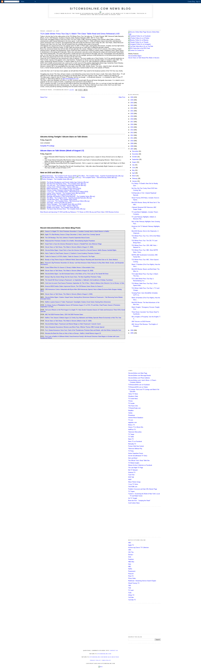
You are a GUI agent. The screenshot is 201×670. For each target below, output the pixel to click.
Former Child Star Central (136, 446)
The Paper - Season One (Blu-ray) (57, 202)
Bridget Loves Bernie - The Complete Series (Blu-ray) (63, 207)
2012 (132, 135)
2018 (132, 119)
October (134, 156)
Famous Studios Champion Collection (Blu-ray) (61, 190)
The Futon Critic (133, 406)
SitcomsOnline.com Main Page (137, 373)
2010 (132, 140)
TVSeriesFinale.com (134, 408)
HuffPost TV (132, 429)
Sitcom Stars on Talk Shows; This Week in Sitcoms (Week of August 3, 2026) (68, 294)
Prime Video (132, 578)
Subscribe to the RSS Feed (141, 48)
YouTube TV (132, 600)
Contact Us (140, 50)
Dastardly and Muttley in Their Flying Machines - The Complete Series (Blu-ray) (71, 196)
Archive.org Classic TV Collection (138, 547)
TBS (129, 585)
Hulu (129, 564)
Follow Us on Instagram (143, 44)
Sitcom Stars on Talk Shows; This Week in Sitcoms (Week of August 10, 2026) (69, 270)
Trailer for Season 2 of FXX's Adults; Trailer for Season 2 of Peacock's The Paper (70, 256)
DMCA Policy (106, 660)
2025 (132, 100)
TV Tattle (131, 436)
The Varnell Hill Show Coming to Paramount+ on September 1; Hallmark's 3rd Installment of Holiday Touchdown (79, 280)
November (135, 154)
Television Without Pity (135, 448)
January (134, 181)
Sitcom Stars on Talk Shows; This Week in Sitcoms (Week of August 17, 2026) (69, 247)
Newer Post (43, 97)
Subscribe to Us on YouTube (144, 46)
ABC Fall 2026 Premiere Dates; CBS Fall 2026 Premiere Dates (64, 314)
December (135, 151)
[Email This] (79, 90)
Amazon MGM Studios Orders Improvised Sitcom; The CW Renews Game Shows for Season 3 (74, 286)
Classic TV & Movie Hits (135, 427)
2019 (132, 116)
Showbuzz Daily (133, 396)
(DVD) (77, 190)
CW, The (130, 552)
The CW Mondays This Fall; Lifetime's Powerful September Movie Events (67, 237)
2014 (132, 130)
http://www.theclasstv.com (71, 78)
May (133, 170)
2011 (132, 138)
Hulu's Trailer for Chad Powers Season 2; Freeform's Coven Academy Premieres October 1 (72, 253)
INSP (129, 479)
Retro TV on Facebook (135, 441)
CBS (129, 550)
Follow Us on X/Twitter (142, 38)
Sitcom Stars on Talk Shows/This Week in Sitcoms (143, 58)
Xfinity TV (131, 595)
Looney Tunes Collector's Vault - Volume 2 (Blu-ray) (62, 187)
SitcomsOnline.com (104, 653)
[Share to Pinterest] (87, 90)
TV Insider (131, 403)
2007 (132, 149)
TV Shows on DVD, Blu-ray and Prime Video (90, 212)
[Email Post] (76, 89)
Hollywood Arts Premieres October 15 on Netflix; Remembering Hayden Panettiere (70, 241)
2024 (132, 102)
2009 (132, 143)
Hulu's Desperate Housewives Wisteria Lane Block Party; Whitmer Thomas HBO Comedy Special (74, 327)
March (134, 176)
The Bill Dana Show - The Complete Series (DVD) (62, 199)
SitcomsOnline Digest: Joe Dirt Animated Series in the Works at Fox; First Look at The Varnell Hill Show (76, 274)
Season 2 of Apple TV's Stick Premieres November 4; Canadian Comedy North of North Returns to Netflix (77, 231)
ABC (129, 542)
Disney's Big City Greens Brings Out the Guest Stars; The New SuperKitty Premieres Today (73, 277)
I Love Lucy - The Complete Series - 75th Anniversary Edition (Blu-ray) (68, 201)
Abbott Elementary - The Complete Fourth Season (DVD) (64, 188)
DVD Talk (131, 477)
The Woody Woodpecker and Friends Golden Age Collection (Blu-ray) (68, 182)
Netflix (130, 569)
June (133, 167)
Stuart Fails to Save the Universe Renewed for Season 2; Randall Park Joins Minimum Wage (73, 244)
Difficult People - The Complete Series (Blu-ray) (61, 195)
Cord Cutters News (134, 503)
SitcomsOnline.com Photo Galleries (139, 378)
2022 (132, 108)
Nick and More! (132, 458)
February (135, 178)
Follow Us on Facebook (143, 36)
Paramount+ (132, 571)
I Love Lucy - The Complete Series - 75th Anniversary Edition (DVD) (67, 191)
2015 (132, 127)
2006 (132, 330)
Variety (130, 413)
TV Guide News (133, 398)
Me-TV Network (133, 470)
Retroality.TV (132, 444)
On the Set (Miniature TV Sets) (137, 455)
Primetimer (131, 415)
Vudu (129, 592)
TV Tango (131, 434)
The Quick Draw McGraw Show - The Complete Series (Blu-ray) (66, 209)
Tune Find (131, 474)
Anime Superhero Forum (135, 453)
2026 (132, 97)
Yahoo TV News (133, 394)
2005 (132, 333)
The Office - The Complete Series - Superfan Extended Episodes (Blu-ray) (69, 198)
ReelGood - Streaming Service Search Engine (142, 581)
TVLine (130, 401)
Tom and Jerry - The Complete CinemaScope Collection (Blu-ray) (66, 185)
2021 (132, 111)
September (135, 159)
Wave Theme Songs (134, 482)
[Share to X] (83, 90)
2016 (132, 124)
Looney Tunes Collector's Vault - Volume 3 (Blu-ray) (62, 206)
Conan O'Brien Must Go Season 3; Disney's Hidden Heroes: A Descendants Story (70, 267)
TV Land (130, 590)
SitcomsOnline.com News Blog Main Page (104, 657)
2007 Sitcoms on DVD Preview (141, 321)
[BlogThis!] (81, 90)
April (133, 173)
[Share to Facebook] (85, 90)
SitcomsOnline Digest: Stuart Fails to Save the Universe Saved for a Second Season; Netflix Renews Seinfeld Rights (80, 250)
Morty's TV (131, 425)
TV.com (130, 420)
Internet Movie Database (135, 417)
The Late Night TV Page (135, 467)
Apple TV (131, 545)
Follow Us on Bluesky (141, 40)
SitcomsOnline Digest (134, 56)
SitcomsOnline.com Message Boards (139, 375)
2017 (132, 121)
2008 (132, 146)
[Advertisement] (100, 23)
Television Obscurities (135, 432)
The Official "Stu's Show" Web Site (138, 460)
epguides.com (132, 422)
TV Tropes (131, 491)
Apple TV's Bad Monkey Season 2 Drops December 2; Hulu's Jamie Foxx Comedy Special (72, 234)
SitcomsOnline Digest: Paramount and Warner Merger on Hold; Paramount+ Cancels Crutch (73, 324)
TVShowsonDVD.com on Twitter (138, 387)
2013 (132, 132)
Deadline (130, 410)
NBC (129, 566)
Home (83, 97)
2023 (132, 105)
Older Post (122, 97)
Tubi (129, 588)
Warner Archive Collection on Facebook (140, 465)
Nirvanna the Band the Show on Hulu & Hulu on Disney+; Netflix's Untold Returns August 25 (73, 333)
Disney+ (130, 554)
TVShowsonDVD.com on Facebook (139, 384)
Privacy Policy (95, 660)
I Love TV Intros (133, 484)
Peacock (131, 573)
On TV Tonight (132, 498)
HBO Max (131, 561)
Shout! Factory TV (133, 583)
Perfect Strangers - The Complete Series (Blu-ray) (62, 204)
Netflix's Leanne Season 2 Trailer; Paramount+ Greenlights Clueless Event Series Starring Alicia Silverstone (78, 302)
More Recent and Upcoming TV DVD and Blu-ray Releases (58, 212)
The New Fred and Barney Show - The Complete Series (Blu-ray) (66, 184)
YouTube (131, 597)
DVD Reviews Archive (112, 212)
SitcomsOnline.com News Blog (100, 8)
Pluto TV (131, 576)
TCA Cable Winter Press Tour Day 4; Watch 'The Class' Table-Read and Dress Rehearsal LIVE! (80, 34)
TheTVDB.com (132, 486)
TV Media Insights (133, 463)
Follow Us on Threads (141, 42)
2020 (132, 113)
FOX (129, 557)
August (134, 162)
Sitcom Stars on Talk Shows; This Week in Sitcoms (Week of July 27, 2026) (68, 321)
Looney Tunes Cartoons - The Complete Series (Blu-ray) (64, 193)
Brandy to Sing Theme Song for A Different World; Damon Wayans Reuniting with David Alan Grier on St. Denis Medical (81, 259)
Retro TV (131, 439)
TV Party (131, 451)
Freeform (131, 559)
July (133, 165)
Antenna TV (131, 472)
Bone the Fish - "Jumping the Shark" (139, 500)
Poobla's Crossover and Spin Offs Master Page (142, 489)
